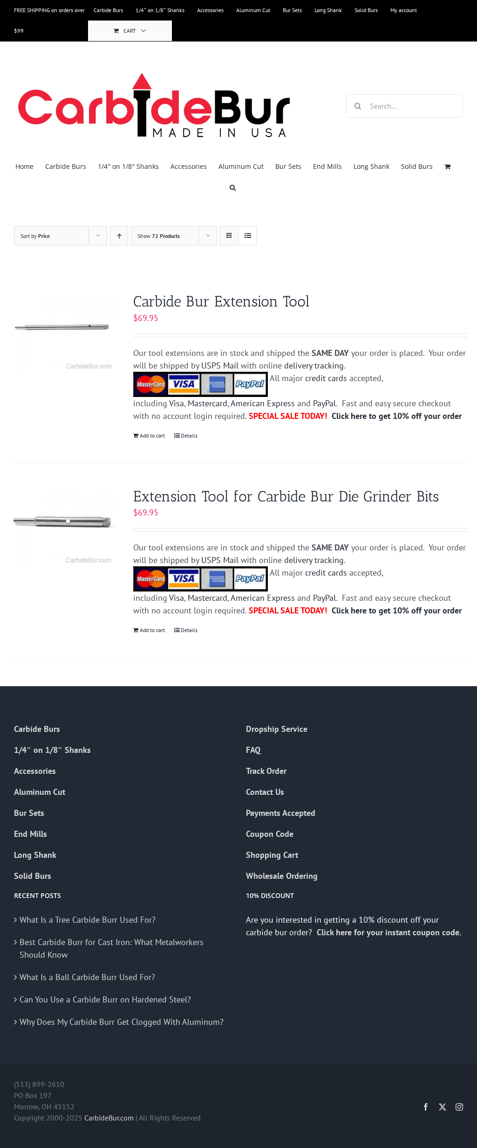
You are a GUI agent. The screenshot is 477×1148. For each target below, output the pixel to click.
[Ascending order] (119, 235)
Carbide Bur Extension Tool (221, 301)
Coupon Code (269, 833)
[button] (233, 187)
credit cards (326, 378)
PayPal (324, 403)
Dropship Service (276, 729)
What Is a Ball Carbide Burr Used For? (87, 977)
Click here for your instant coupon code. (390, 932)
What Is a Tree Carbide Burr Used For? (88, 919)
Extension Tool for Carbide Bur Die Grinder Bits (286, 496)
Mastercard (207, 403)
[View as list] (247, 236)
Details (189, 435)
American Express (263, 403)
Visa (176, 403)
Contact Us (265, 791)
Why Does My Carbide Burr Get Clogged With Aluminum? (122, 1021)
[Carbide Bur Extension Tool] (62, 331)
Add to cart (152, 435)
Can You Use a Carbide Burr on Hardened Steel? (105, 999)
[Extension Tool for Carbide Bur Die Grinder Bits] (62, 526)
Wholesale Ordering (282, 875)
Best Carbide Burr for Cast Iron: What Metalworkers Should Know (112, 948)
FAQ (253, 749)
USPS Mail (219, 365)
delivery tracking (314, 365)
